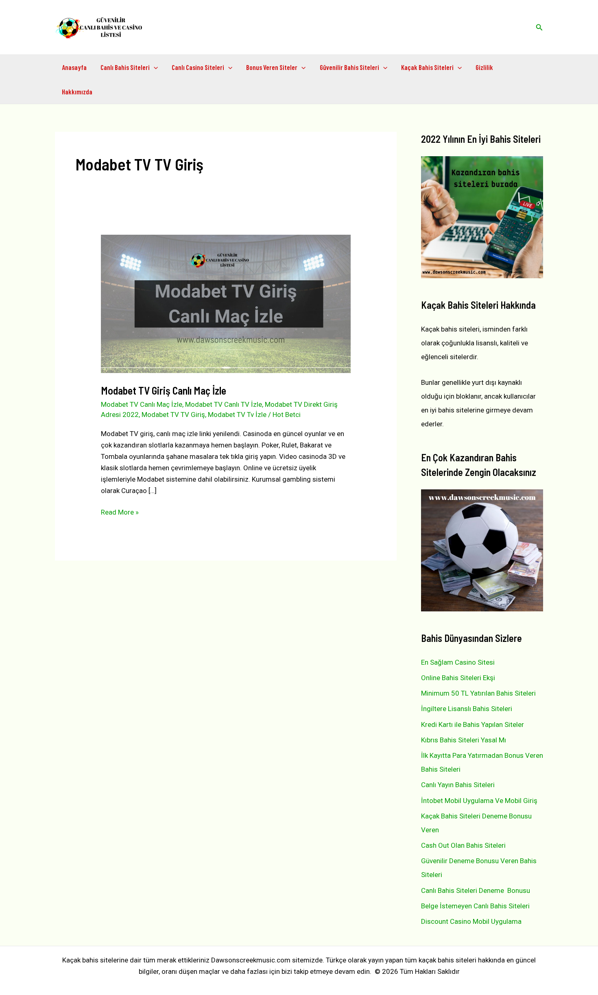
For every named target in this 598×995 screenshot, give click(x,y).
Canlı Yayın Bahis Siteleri (458, 785)
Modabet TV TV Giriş (173, 414)
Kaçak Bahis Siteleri (427, 67)
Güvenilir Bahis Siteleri (349, 67)
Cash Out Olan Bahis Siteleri (463, 845)
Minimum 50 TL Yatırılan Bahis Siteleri (478, 693)
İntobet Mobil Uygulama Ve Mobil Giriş (479, 800)
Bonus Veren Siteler (271, 67)
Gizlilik (484, 67)
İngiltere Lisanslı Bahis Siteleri (466, 709)
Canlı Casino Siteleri (198, 67)
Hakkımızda (77, 91)
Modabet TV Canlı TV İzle (223, 404)
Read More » (120, 513)
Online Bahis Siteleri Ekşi (458, 678)
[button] (539, 27)
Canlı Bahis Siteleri (125, 67)
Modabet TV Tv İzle (237, 414)
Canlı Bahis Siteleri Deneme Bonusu (475, 890)
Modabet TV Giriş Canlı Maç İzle (163, 390)
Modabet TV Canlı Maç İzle (141, 404)
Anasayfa (74, 67)
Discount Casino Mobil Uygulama (471, 921)
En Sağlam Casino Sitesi (458, 662)
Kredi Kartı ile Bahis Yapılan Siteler (472, 724)
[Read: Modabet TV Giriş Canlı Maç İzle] (225, 303)
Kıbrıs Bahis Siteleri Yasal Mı (463, 740)
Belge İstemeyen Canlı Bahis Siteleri (475, 906)
